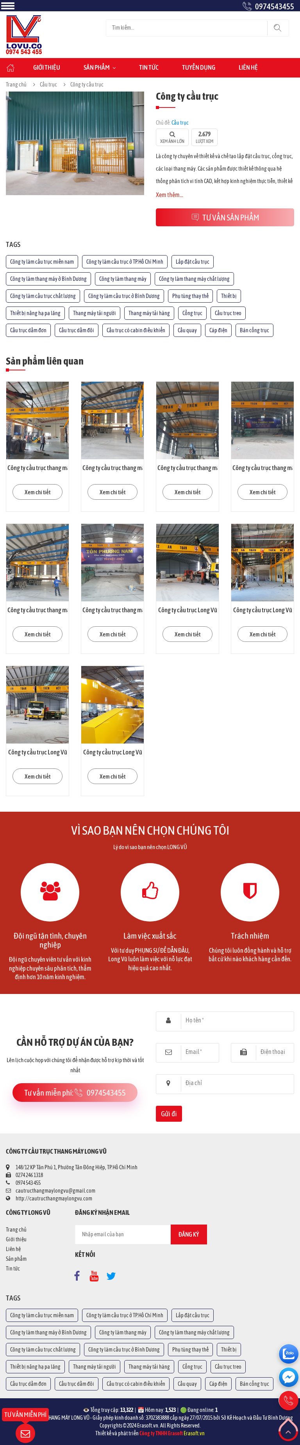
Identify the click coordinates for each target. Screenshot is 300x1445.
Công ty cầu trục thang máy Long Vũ (50, 468)
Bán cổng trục (254, 330)
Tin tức (149, 67)
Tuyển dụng (198, 67)
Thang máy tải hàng (149, 313)
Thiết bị (229, 296)
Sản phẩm (97, 67)
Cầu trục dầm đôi (76, 330)
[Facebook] (79, 1274)
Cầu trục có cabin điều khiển (136, 330)
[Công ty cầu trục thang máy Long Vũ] (37, 420)
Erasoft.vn (194, 1433)
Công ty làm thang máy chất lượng (194, 279)
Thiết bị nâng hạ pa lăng (35, 313)
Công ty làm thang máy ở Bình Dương (48, 279)
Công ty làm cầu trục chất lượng (43, 296)
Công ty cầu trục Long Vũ (187, 610)
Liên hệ (248, 67)
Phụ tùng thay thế (190, 296)
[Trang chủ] (24, 19)
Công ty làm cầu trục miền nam (42, 262)
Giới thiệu (46, 67)
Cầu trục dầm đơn (28, 330)
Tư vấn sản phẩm (230, 217)
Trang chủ (16, 84)
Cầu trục (48, 84)
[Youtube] (96, 1274)
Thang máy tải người (94, 313)
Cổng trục (192, 313)
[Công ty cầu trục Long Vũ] (187, 562)
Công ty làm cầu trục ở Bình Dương (124, 296)
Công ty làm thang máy (122, 279)
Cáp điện (218, 330)
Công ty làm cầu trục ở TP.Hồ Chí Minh (124, 262)
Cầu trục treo (228, 313)
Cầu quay (187, 330)
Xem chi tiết (37, 492)
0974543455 (274, 6)
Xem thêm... (169, 194)
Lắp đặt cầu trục (192, 262)
